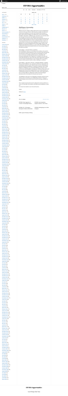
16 (38, 19)
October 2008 (4, 368)
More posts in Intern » (46, 99)
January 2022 (4, 130)
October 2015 (4, 239)
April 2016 (4, 229)
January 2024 (4, 92)
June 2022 (4, 122)
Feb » (35, 24)
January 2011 (4, 329)
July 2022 (4, 121)
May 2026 (4, 49)
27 (25, 22)
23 (38, 21)
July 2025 (4, 65)
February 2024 (5, 90)
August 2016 (4, 223)
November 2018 (5, 180)
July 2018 (4, 186)
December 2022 (5, 113)
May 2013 (4, 285)
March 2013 (4, 288)
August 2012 (4, 299)
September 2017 (5, 202)
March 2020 (4, 154)
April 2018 (4, 191)
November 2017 (5, 199)
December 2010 (5, 331)
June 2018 (4, 188)
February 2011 (5, 328)
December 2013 (5, 274)
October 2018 (4, 181)
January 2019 (4, 176)
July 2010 (4, 339)
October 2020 (4, 143)
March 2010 (4, 342)
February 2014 (5, 270)
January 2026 (4, 55)
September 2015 (5, 240)
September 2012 (5, 297)
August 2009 (4, 352)
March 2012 (4, 307)
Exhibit (3, 17)
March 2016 (4, 231)
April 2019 (4, 172)
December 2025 (5, 57)
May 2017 (4, 208)
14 (29, 19)
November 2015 (5, 237)
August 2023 (4, 100)
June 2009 (4, 355)
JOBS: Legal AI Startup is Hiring (25, 112)
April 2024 (4, 87)
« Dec (33, 24)
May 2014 (4, 266)
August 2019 (4, 165)
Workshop (4, 40)
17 (42, 19)
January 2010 (4, 345)
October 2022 (4, 116)
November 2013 (5, 275)
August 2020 (4, 146)
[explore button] (60, 1)
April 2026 (4, 51)
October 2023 (4, 97)
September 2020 (5, 145)
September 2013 (5, 278)
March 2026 (4, 52)
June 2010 (4, 340)
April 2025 (4, 70)
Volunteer (4, 38)
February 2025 (5, 73)
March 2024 (4, 89)
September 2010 (5, 336)
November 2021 (5, 133)
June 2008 (4, 374)
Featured (3, 19)
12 (21, 19)
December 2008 (5, 364)
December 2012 (5, 293)
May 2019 (4, 170)
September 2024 (5, 81)
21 (29, 21)
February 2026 (5, 54)
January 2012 (4, 310)
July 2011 (4, 320)
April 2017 (4, 210)
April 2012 (4, 305)
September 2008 (5, 369)
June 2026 (4, 47)
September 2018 (5, 183)
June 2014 (4, 264)
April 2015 (4, 248)
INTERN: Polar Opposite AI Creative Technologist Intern (25, 103)
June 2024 (4, 84)
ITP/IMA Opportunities (34, 5)
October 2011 (4, 315)
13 (25, 19)
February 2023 (5, 109)
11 (46, 17)
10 (42, 17)
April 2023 (4, 106)
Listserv (3, 24)
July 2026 (4, 46)
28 (29, 22)
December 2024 (5, 76)
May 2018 (4, 189)
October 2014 (4, 258)
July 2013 (4, 282)
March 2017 (4, 211)
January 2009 (4, 363)
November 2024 (5, 78)
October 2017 (4, 200)
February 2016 (5, 232)
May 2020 (4, 151)
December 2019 (5, 159)
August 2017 (4, 203)
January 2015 (4, 253)
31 (42, 22)
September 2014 (5, 259)
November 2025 (5, 58)
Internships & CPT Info (41, 9)
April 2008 (4, 377)
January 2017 (4, 215)
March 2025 (4, 71)
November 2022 (5, 114)
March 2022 (4, 127)
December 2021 (5, 132)
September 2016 (5, 221)
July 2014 (4, 262)
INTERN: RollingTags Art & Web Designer (42, 108)
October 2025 (4, 60)
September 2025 (5, 62)
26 (21, 22)
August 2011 (4, 318)
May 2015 (4, 246)
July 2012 (4, 301)
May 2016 (4, 227)
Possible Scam (4, 27)
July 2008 (4, 372)
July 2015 (4, 243)
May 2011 (4, 323)
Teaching (4, 35)
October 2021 (4, 135)
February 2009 (5, 361)
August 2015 (4, 242)
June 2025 (4, 66)
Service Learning (5, 32)
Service (3, 30)
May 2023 (4, 105)
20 (25, 21)
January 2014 (4, 272)
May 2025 (4, 68)
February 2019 (5, 175)
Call (26, 9)
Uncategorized (5, 36)
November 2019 (5, 160)
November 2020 (5, 141)
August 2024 (4, 82)
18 (46, 19)
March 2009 (4, 360)
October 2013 (4, 277)
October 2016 (4, 219)
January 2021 (4, 138)
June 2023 (4, 103)
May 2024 (4, 86)
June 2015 (4, 245)
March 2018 (4, 192)
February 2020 (5, 156)
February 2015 (5, 251)
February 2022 (5, 129)
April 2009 (4, 358)
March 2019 (4, 173)
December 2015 (5, 235)
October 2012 (4, 296)
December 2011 (5, 312)
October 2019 (4, 162)
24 (42, 21)
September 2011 (5, 317)
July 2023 (4, 101)
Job (23, 9)
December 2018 (5, 178)
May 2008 (4, 376)
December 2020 (5, 140)
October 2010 (4, 334)
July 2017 (4, 205)
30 (38, 22)
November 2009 (5, 347)
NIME (3, 25)
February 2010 (5, 344)
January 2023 (4, 111)
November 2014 (5, 256)
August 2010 (4, 337)
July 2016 (4, 224)
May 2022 (4, 124)
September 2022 (5, 117)
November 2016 (5, 218)
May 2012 (4, 304)
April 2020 (4, 152)
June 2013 (4, 283)
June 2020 (4, 149)
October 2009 (4, 348)
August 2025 (4, 63)
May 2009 (4, 356)
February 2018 (5, 194)
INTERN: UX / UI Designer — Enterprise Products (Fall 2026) (25, 108)
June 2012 (4, 302)
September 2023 (5, 98)
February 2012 (5, 309)
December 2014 (5, 254)
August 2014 (4, 261)
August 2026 (4, 44)
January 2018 (4, 195)
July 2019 (4, 167)
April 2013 (4, 286)
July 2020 (4, 148)
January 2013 (4, 291)
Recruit (3, 28)
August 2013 (4, 280)
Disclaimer (33, 9)
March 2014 (4, 269)
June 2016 (4, 226)
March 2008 (4, 379)
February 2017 (5, 213)
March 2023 (4, 108)
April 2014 (4, 267)
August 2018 (4, 184)
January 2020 (4, 157)
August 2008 (4, 371)
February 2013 (5, 289)
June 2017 (4, 207)
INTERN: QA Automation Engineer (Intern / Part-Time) (41, 103)
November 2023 (5, 95)
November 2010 (5, 332)
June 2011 (4, 321)
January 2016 (4, 234)
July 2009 (4, 353)
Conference (4, 16)
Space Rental (4, 33)
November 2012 (5, 294)
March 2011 (4, 326)
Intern (29, 9)
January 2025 (4, 74)
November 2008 (5, 366)
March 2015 (4, 250)
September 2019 (5, 164)
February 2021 (5, 137)
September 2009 (5, 350)
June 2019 (4, 168)
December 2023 (5, 94)
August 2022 (4, 119)
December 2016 (5, 216)
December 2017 (5, 197)
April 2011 (4, 325)
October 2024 (4, 79)
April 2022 (4, 125)
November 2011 (5, 313)
